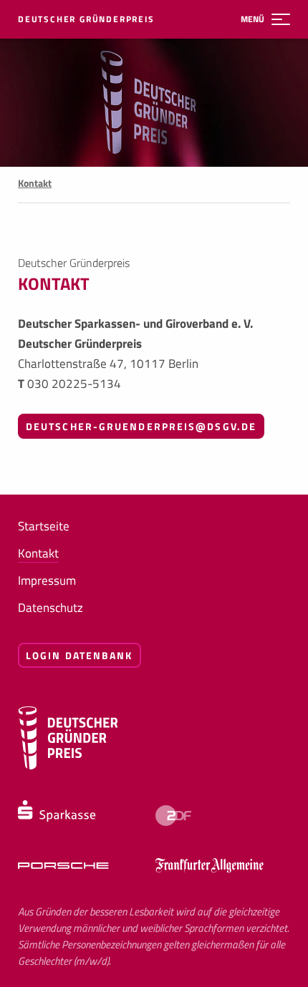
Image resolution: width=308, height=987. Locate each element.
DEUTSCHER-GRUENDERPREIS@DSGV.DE (141, 426)
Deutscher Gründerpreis (86, 19)
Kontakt (38, 553)
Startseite (43, 526)
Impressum (47, 580)
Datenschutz (50, 607)
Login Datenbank (79, 655)
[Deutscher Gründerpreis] (68, 766)
